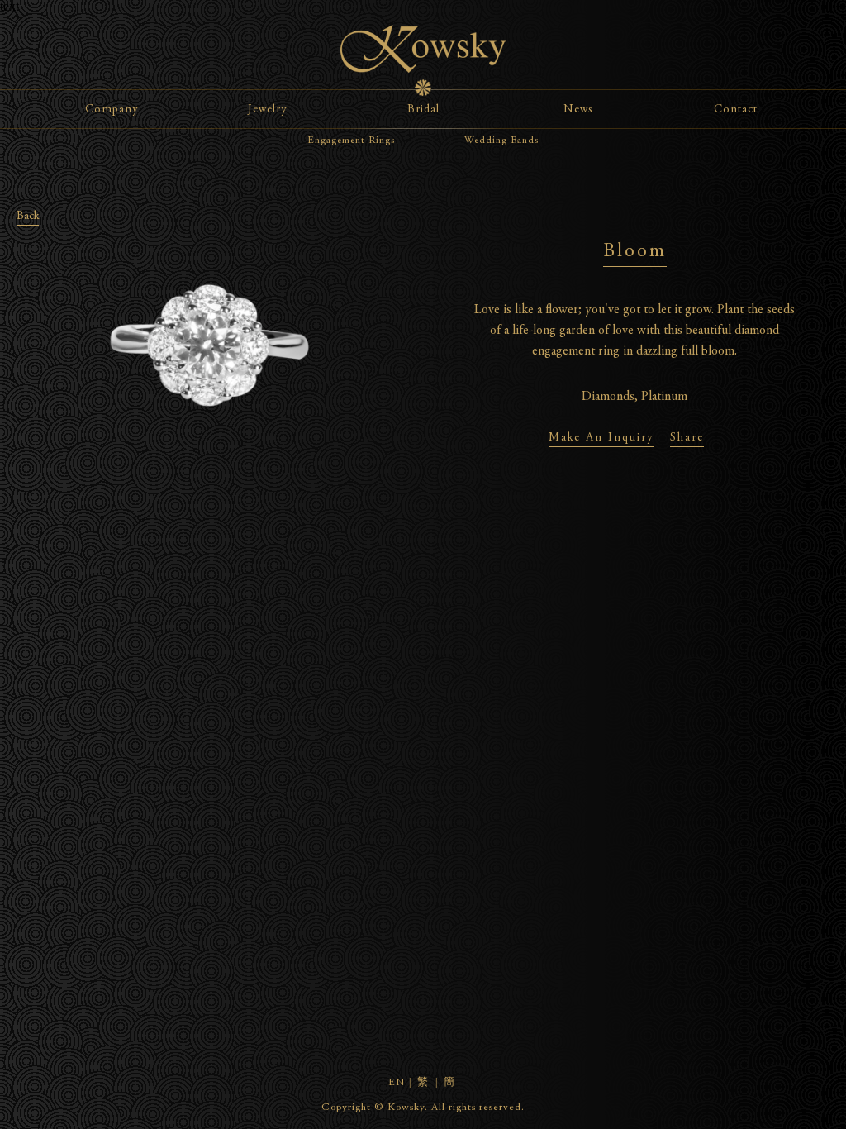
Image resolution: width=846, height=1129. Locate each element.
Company (111, 110)
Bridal (423, 110)
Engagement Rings (351, 140)
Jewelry (267, 110)
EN (396, 1083)
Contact (736, 110)
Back (28, 216)
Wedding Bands (501, 140)
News (578, 110)
